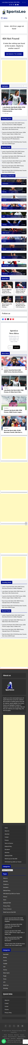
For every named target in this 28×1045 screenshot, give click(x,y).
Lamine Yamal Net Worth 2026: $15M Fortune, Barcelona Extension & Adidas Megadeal (12, 109)
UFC (4, 982)
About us (5, 878)
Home (6, 26)
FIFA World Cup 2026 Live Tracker (13, 861)
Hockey (5, 969)
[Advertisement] (14, 71)
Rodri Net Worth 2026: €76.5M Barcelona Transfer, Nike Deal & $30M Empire (13, 432)
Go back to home (14, 54)
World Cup (5, 985)
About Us (7, 831)
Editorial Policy (8, 846)
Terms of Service (9, 843)
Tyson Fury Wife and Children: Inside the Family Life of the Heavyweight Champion (21, 292)
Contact (7, 837)
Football (5, 103)
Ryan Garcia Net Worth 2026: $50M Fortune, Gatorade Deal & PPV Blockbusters (13, 939)
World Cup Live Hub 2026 (11, 858)
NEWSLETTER (8, 855)
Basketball (5, 954)
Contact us (6, 884)
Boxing (5, 957)
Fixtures (7, 840)
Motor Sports (6, 973)
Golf (4, 966)
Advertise (7, 834)
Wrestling (5, 286)
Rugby (4, 976)
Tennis (4, 979)
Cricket (5, 960)
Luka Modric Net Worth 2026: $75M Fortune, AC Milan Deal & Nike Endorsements (13, 392)
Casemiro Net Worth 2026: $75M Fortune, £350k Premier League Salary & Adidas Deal (11, 2)
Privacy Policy (6, 906)
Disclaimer (7, 849)
